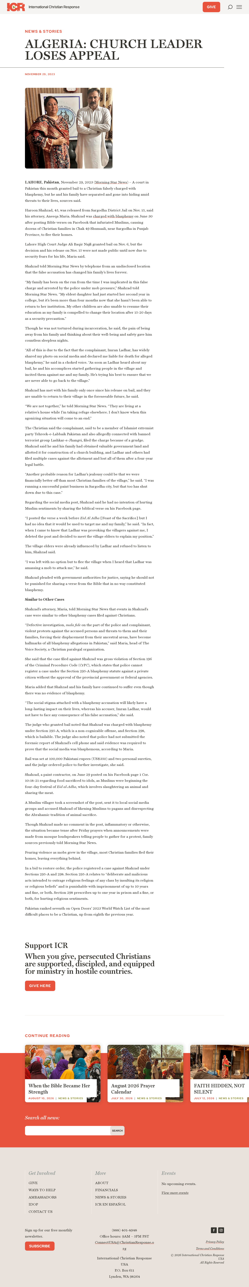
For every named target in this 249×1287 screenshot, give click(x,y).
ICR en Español (110, 1204)
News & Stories (110, 1197)
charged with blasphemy (113, 216)
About (101, 1183)
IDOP (33, 1204)
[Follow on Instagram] (221, 1230)
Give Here (40, 985)
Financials (106, 1190)
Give (211, 7)
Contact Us (40, 1212)
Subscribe (39, 1246)
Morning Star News (111, 182)
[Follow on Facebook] (214, 1230)
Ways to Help (42, 1190)
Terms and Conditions (210, 1248)
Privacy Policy (215, 1242)
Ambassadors (43, 1197)
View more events (175, 1193)
